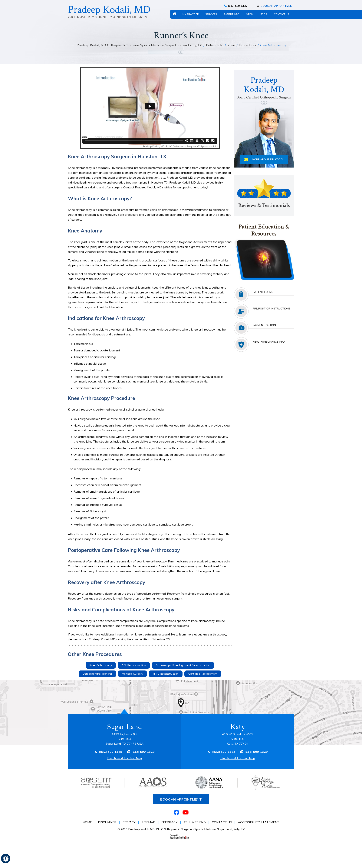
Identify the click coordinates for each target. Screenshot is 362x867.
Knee (232, 45)
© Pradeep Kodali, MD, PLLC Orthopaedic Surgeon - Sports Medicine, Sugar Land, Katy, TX (181, 829)
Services (211, 14)
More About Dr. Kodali (268, 159)
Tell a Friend (195, 822)
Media (250, 14)
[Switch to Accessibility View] (5, 858)
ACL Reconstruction (134, 665)
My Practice (191, 14)
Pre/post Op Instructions (271, 308)
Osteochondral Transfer (97, 673)
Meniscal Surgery (132, 673)
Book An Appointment (277, 6)
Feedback (169, 822)
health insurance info (269, 341)
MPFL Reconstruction (166, 673)
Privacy (129, 822)
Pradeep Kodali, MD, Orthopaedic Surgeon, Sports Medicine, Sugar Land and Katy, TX (139, 45)
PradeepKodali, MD (264, 87)
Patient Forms (263, 292)
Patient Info (231, 14)
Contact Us (281, 14)
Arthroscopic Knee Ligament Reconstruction (183, 665)
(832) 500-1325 (237, 6)
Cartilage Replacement (202, 673)
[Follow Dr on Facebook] (176, 812)
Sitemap (148, 822)
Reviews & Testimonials (264, 205)
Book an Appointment (181, 799)
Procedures (247, 45)
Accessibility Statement (258, 822)
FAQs (264, 14)
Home (174, 14)
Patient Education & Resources (264, 230)
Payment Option (264, 325)
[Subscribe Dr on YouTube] (185, 812)
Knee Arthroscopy (101, 665)
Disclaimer (107, 822)
